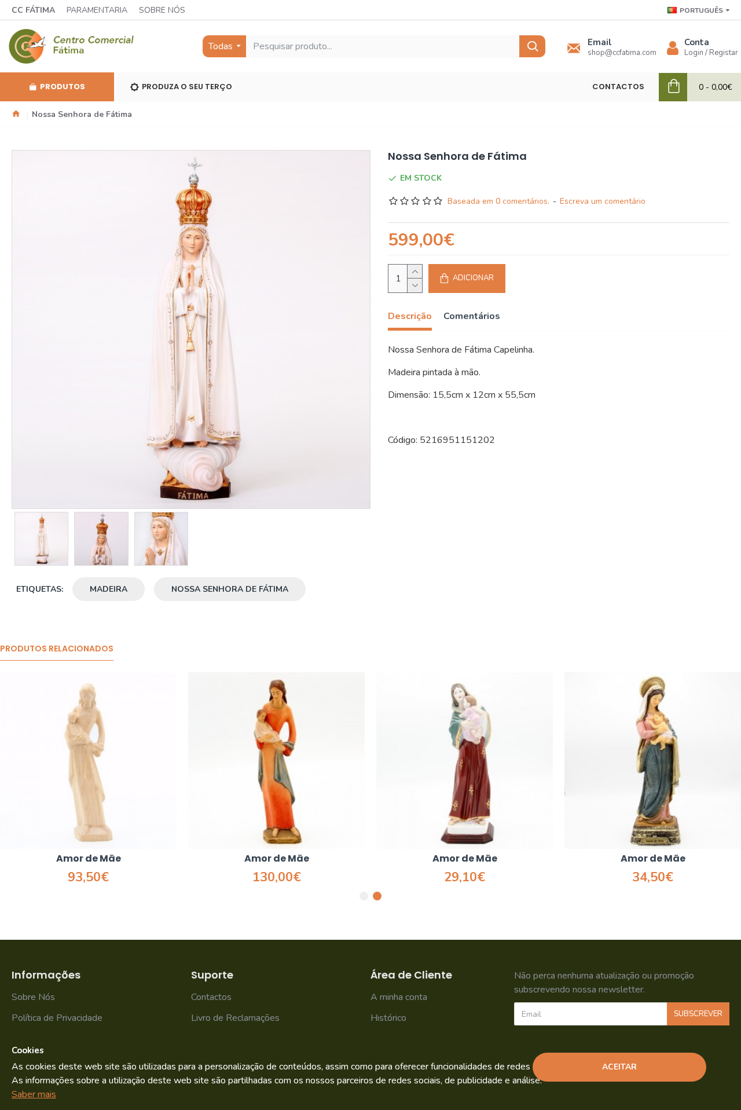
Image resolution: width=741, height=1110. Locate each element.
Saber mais (34, 1094)
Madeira (108, 589)
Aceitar (619, 1066)
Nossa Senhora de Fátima (229, 589)
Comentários (471, 316)
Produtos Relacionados (56, 649)
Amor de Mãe (70, 859)
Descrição (410, 316)
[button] (364, 896)
